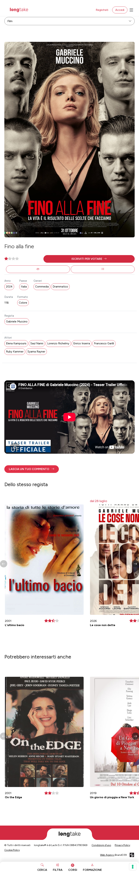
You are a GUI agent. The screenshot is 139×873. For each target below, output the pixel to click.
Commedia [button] (42, 286)
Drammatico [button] (60, 286)
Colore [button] (23, 302)
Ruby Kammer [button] (15, 351)
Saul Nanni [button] (36, 343)
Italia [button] (24, 286)
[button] (89, 259)
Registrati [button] (102, 10)
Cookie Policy (12, 850)
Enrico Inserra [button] (81, 343)
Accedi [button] (119, 10)
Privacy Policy (122, 845)
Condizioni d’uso (101, 845)
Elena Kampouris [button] (16, 343)
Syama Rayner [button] (36, 351)
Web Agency (107, 855)
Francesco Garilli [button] (104, 343)
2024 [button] (9, 286)
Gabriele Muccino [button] (17, 321)
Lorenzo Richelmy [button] (58, 343)
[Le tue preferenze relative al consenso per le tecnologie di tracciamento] (132, 866)
